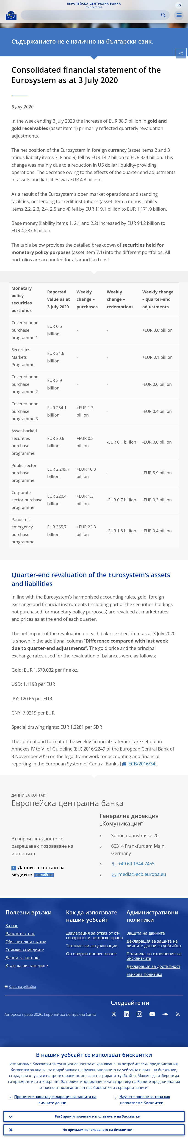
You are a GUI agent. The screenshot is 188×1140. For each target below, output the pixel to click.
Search (163, 15)
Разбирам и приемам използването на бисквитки (97, 1116)
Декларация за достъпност (153, 967)
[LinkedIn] (126, 1014)
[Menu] (179, 15)
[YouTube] (152, 1014)
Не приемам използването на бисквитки (98, 1130)
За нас (12, 926)
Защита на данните (146, 933)
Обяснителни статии (26, 942)
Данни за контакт (23, 958)
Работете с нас (20, 934)
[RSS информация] (177, 1014)
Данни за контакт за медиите (38, 871)
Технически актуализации (92, 946)
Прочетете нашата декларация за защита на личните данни (55, 1100)
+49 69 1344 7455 (136, 864)
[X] (113, 1014)
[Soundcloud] (165, 1014)
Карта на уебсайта (22, 986)
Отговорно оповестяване (91, 954)
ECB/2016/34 (141, 764)
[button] (178, 5)
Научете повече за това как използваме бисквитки (144, 1100)
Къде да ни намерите (27, 966)
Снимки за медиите (25, 950)
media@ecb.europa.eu (142, 874)
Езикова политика (144, 975)
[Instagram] (139, 1014)
